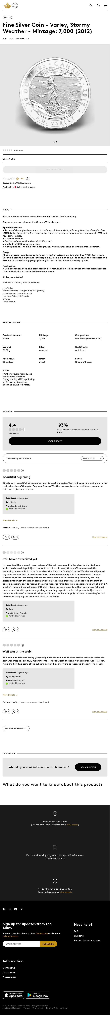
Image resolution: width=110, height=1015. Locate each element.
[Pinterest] (21, 909)
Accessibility (9, 977)
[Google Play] (38, 995)
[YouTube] (15, 909)
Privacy (26, 1008)
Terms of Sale (52, 1008)
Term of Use (38, 1008)
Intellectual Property (12, 1008)
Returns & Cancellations (87, 940)
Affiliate (63, 1008)
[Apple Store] (13, 995)
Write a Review (55, 441)
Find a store (9, 972)
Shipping (79, 935)
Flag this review (99, 537)
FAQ (76, 931)
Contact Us (9, 967)
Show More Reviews (14, 728)
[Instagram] (10, 909)
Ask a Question (88, 767)
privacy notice (10, 936)
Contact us (42, 933)
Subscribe (48, 943)
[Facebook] (4, 909)
